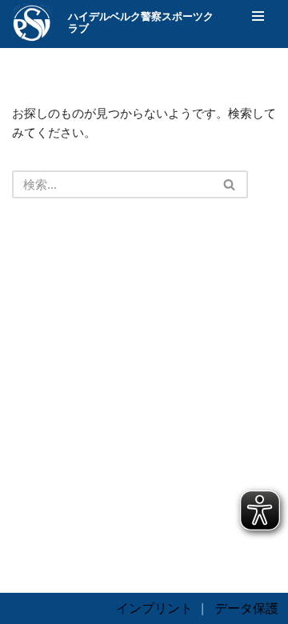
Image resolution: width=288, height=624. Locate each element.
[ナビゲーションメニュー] (258, 16)
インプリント (154, 608)
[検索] (230, 184)
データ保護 (246, 608)
